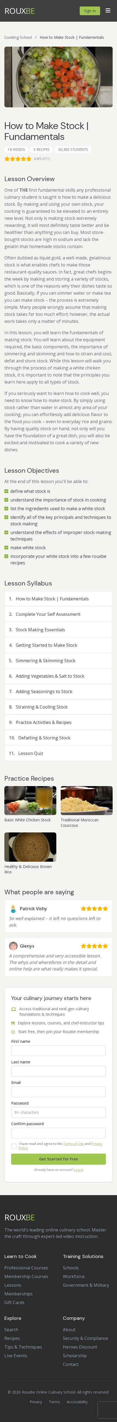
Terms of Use (73, 1143)
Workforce (74, 1276)
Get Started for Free (58, 1159)
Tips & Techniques (23, 1347)
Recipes (12, 1338)
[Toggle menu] (108, 10)
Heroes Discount (80, 1347)
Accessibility (77, 1401)
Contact (71, 1364)
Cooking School (18, 37)
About (69, 1330)
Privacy (36, 1401)
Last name (20, 1061)
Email (16, 1082)
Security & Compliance (85, 1338)
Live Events (15, 1356)
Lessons (12, 1285)
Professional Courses (26, 1268)
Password (20, 1103)
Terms (54, 1401)
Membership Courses (26, 1276)
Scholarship (75, 1356)
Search (11, 1330)
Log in (78, 1169)
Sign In (90, 10)
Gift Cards (14, 1302)
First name (20, 1041)
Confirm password (27, 1123)
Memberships (18, 1294)
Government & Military (86, 1285)
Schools (71, 1268)
